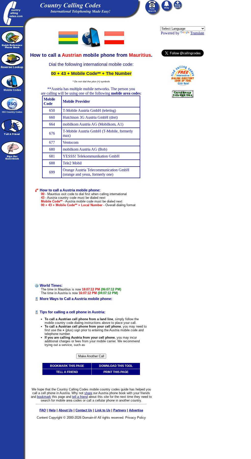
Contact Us (83, 410)
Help (52, 410)
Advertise (136, 410)
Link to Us (102, 410)
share (88, 393)
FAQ (42, 410)
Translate (197, 33)
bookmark (44, 397)
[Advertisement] (91, 245)
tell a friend (80, 397)
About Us (66, 410)
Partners (119, 410)
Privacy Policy (135, 417)
